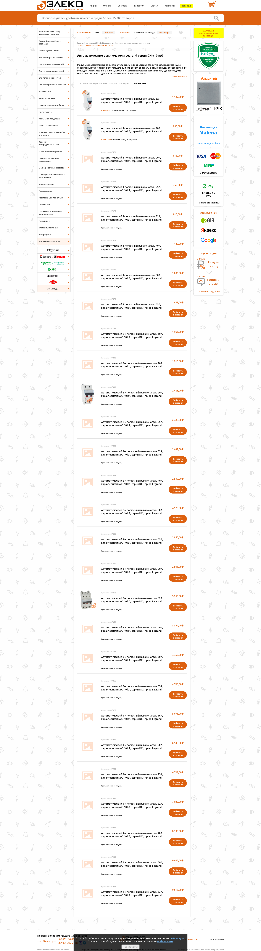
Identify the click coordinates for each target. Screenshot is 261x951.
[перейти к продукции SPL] (53, 269)
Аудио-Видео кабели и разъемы (50, 42)
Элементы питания (48, 227)
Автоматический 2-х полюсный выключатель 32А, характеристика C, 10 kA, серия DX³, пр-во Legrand (132, 453)
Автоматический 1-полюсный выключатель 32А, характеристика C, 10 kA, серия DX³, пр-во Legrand (131, 218)
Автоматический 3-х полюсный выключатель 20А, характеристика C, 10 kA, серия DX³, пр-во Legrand (132, 570)
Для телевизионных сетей (51, 71)
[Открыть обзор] (208, 110)
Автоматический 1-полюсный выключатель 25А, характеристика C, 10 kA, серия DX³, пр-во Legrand (131, 188)
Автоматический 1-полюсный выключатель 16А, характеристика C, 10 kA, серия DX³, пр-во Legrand (131, 129)
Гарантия (139, 5)
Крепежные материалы (50, 151)
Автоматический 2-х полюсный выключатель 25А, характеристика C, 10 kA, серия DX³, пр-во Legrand (132, 423)
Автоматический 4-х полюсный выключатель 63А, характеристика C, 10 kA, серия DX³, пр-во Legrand (132, 893)
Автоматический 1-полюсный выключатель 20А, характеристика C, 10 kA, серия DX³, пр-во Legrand (131, 159)
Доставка (122, 5)
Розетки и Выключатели (51, 197)
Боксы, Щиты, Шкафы (49, 50)
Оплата (107, 5)
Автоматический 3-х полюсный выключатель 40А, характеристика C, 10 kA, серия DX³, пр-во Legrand (132, 629)
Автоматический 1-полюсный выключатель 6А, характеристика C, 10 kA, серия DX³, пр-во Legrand (131, 100)
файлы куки (177, 938)
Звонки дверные (47, 98)
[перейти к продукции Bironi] (53, 275)
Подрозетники (46, 191)
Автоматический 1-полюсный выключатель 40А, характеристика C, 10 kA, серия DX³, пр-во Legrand (131, 247)
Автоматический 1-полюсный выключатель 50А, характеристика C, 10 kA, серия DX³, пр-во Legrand (131, 276)
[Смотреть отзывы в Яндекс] (208, 234)
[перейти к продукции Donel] (53, 250)
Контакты (170, 5)
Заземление (45, 91)
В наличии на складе (144, 32)
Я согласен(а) (130, 946)
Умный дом (44, 221)
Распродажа (45, 234)
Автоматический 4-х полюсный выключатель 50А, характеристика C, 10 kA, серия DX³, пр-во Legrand (132, 864)
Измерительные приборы (51, 105)
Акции (93, 5)
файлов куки (165, 941)
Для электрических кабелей (52, 84)
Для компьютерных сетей (51, 64)
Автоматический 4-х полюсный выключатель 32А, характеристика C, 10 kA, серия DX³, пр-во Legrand (132, 805)
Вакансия (187, 5)
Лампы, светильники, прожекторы (49, 159)
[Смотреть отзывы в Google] (208, 243)
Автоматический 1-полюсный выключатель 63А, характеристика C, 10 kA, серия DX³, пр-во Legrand (131, 306)
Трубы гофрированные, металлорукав (50, 212)
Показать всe (140, 83)
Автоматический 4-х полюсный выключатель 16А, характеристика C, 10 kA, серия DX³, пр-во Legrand (132, 717)
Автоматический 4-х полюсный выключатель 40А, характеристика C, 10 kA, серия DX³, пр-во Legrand (132, 834)
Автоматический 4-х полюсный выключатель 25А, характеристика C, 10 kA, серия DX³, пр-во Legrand (132, 776)
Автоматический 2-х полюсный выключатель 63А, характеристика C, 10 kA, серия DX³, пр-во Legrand (132, 541)
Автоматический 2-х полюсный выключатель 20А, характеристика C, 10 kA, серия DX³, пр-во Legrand (132, 394)
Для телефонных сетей (50, 77)
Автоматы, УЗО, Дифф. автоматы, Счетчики (50, 33)
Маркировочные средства (51, 167)
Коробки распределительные (49, 143)
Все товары (164, 32)
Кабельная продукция (49, 118)
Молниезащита (46, 184)
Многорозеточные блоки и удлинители (52, 176)
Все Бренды (52, 288)
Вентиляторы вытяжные (51, 57)
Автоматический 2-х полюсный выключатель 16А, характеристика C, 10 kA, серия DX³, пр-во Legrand (132, 365)
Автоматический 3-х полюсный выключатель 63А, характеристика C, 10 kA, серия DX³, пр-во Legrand (132, 688)
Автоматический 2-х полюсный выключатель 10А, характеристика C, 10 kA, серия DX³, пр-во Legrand (132, 335)
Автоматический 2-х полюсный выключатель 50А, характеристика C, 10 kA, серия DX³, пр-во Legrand (132, 511)
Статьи (154, 5)
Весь (97, 32)
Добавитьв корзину (178, 108)
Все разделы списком (49, 241)
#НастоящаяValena (208, 135)
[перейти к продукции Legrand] (53, 256)
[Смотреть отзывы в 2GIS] (208, 224)
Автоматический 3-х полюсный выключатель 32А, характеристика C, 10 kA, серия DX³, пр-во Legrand (132, 599)
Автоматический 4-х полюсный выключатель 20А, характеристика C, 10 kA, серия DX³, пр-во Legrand (132, 746)
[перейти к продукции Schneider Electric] (53, 263)
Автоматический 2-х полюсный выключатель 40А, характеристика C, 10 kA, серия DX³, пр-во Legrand (132, 482)
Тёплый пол (44, 204)
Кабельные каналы (48, 125)
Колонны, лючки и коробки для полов (52, 133)
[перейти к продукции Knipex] (53, 282)
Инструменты (45, 112)
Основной (108, 32)
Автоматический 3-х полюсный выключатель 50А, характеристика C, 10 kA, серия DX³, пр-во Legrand (132, 658)
